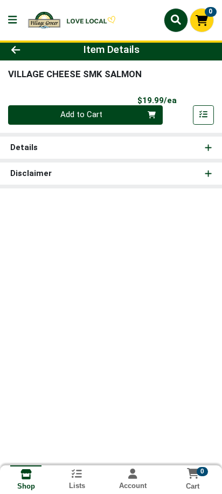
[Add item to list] (203, 115)
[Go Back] (34, 50)
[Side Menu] (12, 20)
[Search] (176, 20)
